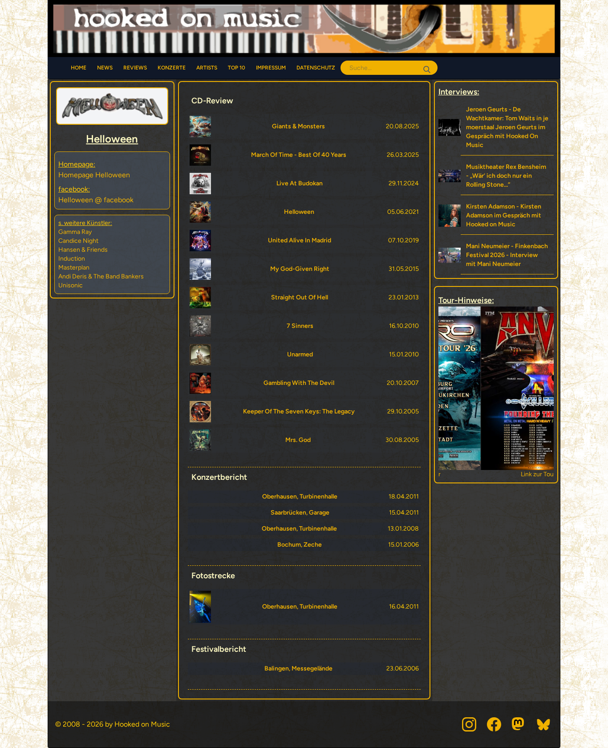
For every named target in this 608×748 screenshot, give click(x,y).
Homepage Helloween (94, 175)
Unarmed (300, 354)
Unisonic (70, 285)
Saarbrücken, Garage (300, 512)
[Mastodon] (519, 724)
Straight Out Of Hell (299, 297)
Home (78, 68)
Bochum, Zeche (299, 544)
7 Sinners (300, 326)
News (105, 68)
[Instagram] (469, 724)
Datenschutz (315, 68)
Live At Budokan (299, 183)
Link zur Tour (496, 474)
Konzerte (172, 68)
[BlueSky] (544, 724)
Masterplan (73, 267)
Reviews (135, 68)
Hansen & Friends (83, 249)
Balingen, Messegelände (298, 668)
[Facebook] (494, 724)
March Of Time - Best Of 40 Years (298, 155)
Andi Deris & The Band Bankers (101, 276)
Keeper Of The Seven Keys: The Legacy (299, 411)
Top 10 (236, 68)
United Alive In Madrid (299, 240)
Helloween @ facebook (96, 200)
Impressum (271, 68)
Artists (206, 68)
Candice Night (78, 241)
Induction (71, 258)
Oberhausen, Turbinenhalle (299, 496)
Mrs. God (298, 440)
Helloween (299, 212)
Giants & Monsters (298, 126)
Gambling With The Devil (298, 383)
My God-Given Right (299, 269)
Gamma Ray (75, 232)
